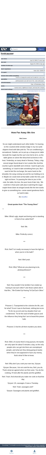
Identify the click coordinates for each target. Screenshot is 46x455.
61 (44, 74)
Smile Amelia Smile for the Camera (36, 91)
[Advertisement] (23, 23)
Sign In (41, 49)
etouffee (24, 197)
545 (44, 67)
